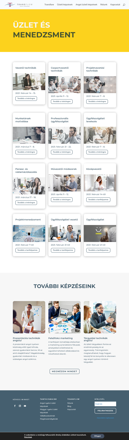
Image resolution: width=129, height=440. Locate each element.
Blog (69, 406)
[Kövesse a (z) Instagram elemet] (20, 406)
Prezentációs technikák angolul (26, 339)
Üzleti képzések (65, 5)
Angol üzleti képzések (86, 5)
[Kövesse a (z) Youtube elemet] (25, 406)
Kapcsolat (115, 5)
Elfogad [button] (97, 436)
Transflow (49, 5)
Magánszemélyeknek (49, 419)
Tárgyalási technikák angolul (95, 339)
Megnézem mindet (64, 371)
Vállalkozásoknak (47, 416)
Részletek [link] (28, 437)
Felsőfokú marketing (60, 338)
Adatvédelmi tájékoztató (105, 418)
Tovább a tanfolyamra (98, 199)
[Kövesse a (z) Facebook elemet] (15, 406)
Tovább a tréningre (26, 98)
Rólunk (103, 5)
